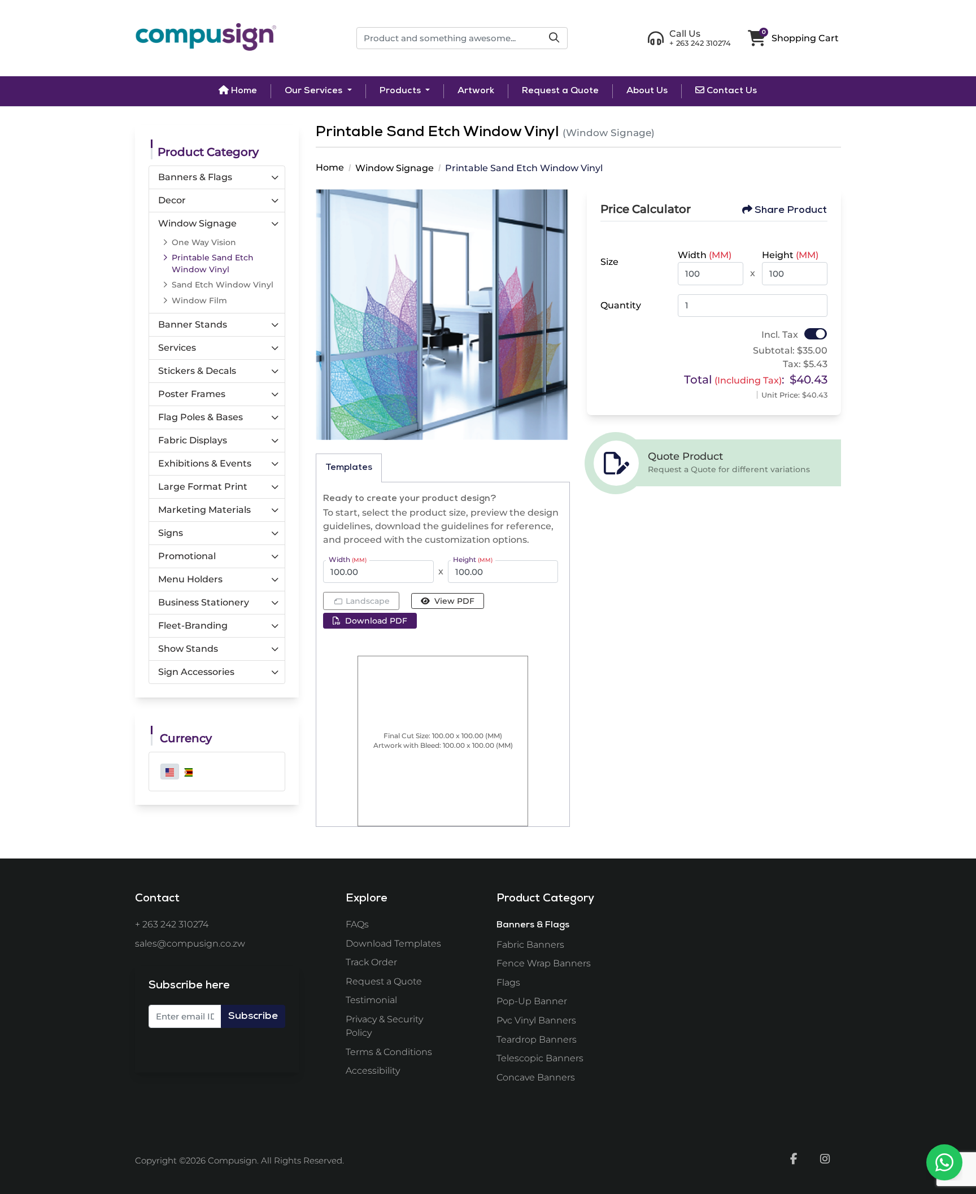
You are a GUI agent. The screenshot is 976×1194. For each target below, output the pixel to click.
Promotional (187, 556)
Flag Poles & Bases (200, 417)
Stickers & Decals (197, 370)
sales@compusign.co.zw (190, 943)
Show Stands (188, 648)
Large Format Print (202, 486)
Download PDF (376, 621)
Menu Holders (190, 579)
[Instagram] (825, 1158)
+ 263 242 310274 (171, 924)
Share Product (791, 211)
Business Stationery (203, 602)
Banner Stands (192, 324)
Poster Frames (191, 394)
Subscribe (253, 1017)
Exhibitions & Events (204, 463)
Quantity (620, 305)
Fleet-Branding (193, 625)
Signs (170, 533)
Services (177, 347)
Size (609, 261)
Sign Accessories (196, 671)
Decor (172, 200)
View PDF (454, 601)
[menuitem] (238, 91)
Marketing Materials (204, 509)
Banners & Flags (195, 177)
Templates (348, 468)
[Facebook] (793, 1158)
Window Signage (197, 223)
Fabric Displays (192, 440)
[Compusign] (205, 38)
